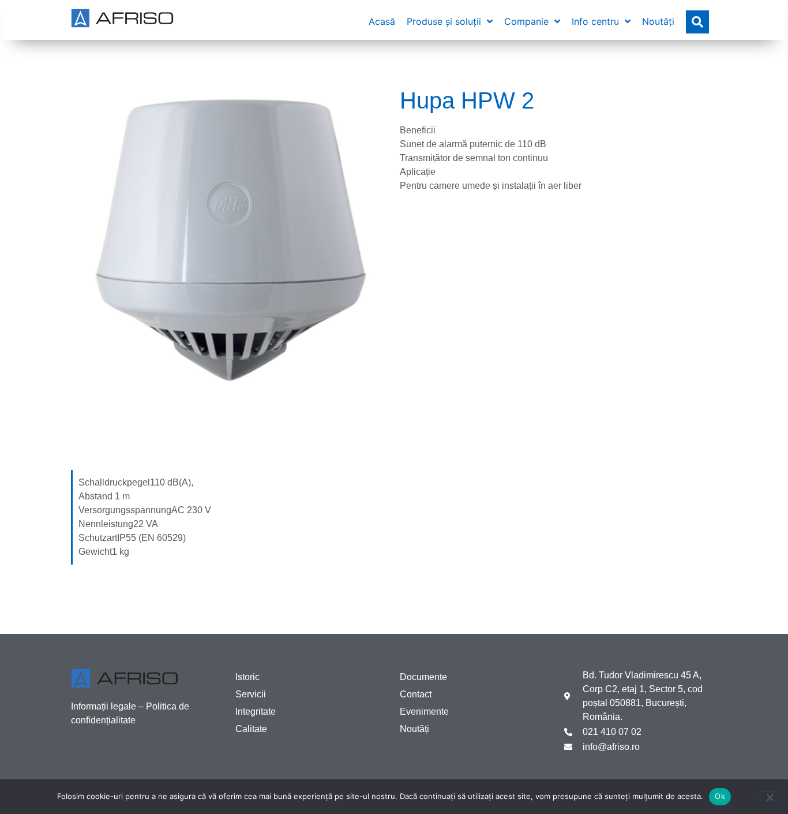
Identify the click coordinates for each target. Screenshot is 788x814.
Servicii (250, 694)
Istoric (247, 677)
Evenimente (424, 711)
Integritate (255, 711)
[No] (769, 796)
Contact (415, 694)
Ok (720, 796)
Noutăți (414, 729)
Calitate (251, 729)
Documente (423, 677)
